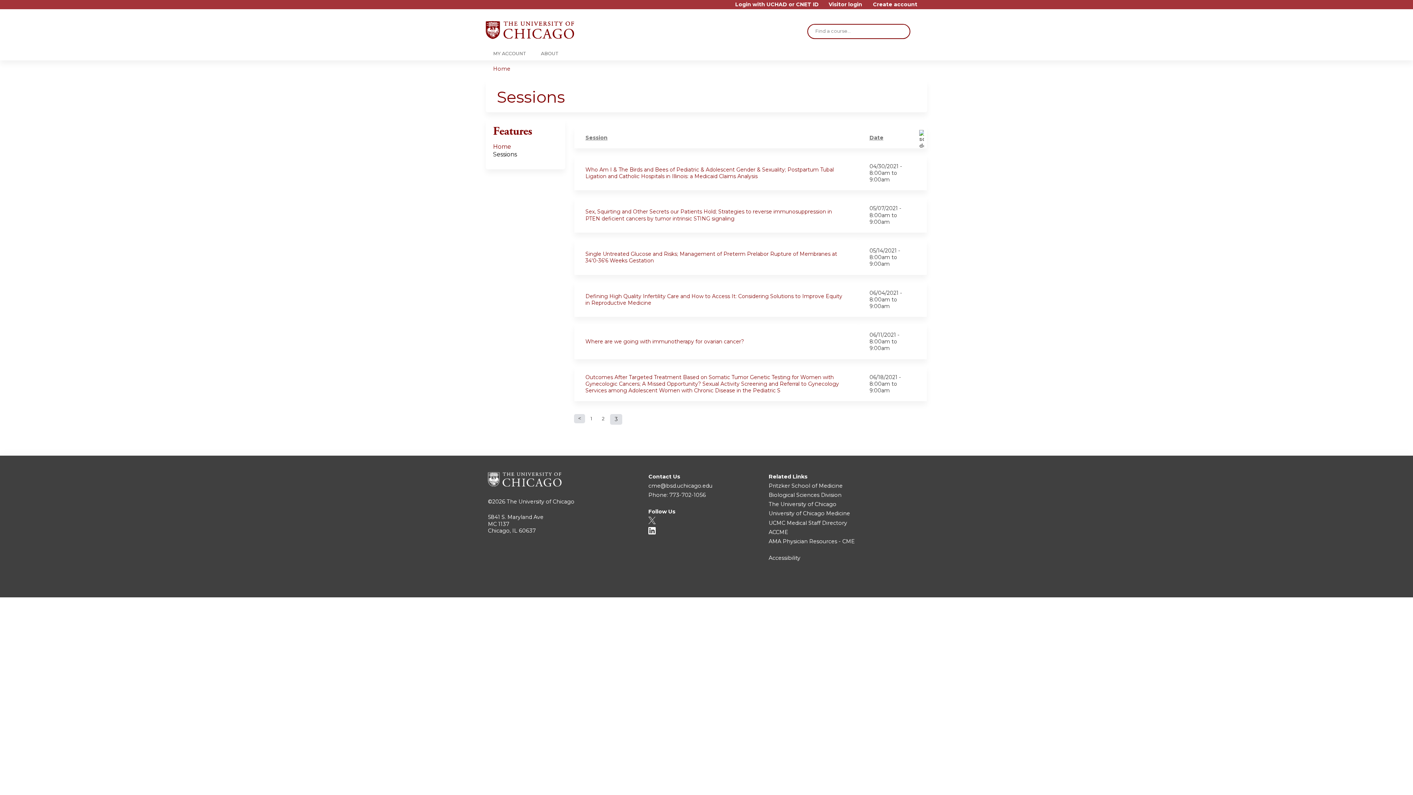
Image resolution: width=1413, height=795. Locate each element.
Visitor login (845, 4)
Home (501, 69)
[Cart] (925, 7)
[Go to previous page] (579, 418)
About (550, 53)
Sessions (505, 154)
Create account (895, 4)
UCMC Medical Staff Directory (808, 523)
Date (876, 137)
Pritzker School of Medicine (806, 486)
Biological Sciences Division (805, 495)
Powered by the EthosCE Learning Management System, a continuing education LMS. (901, 585)
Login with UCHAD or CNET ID (777, 4)
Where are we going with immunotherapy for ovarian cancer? (664, 341)
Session (596, 137)
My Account (509, 53)
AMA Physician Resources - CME (812, 541)
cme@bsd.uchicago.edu (680, 486)
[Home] (530, 30)
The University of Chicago (540, 501)
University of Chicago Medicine (809, 513)
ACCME (778, 532)
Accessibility (784, 558)
